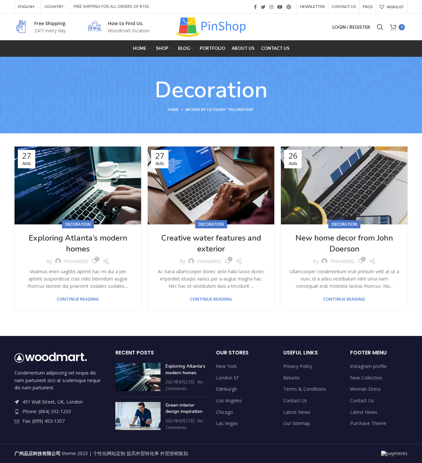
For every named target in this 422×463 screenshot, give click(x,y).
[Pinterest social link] (289, 7)
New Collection (366, 378)
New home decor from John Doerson (344, 243)
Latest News (296, 412)
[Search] (380, 27)
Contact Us (295, 400)
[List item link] (60, 411)
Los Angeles (229, 400)
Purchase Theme (368, 423)
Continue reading (78, 299)
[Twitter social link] (263, 7)
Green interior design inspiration (184, 408)
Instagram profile (368, 366)
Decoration (78, 224)
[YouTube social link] (280, 7)
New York (226, 366)
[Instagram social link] (271, 7)
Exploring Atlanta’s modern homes (78, 243)
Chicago (224, 412)
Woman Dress (365, 389)
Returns (291, 378)
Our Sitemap (296, 423)
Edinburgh (226, 389)
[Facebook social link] (255, 7)
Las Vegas (227, 423)
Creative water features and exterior (211, 243)
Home (173, 109)
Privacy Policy (297, 366)
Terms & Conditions (304, 389)
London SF (227, 378)
